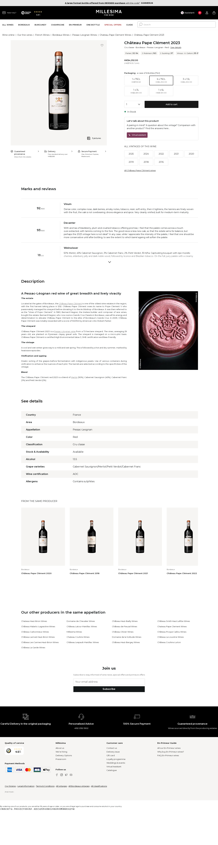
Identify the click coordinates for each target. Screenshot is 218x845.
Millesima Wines (74, 632)
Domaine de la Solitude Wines (126, 637)
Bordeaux (140, 47)
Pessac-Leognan (155, 47)
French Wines (42, 35)
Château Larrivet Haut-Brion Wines (38, 637)
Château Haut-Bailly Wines (124, 621)
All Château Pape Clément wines (140, 170)
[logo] (109, 12)
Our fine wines (24, 35)
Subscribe (109, 689)
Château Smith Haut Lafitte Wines (173, 621)
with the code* (102, 3)
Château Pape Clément (70, 303)
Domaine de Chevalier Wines (81, 621)
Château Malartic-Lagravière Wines (38, 626)
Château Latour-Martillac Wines (82, 626)
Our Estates (10, 786)
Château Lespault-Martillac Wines (83, 642)
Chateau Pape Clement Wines (115, 35)
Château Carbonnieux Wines (35, 632)
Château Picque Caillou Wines (171, 632)
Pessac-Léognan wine (64, 331)
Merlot (74, 377)
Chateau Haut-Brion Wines (34, 621)
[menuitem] (7, 24)
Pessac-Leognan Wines (84, 35)
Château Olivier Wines (122, 632)
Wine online (8, 35)
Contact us (111, 748)
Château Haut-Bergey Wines (126, 642)
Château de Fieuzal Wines (124, 626)
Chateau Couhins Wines (78, 637)
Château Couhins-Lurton (169, 642)
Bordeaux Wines (60, 35)
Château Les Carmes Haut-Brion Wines (40, 642)
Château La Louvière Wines (170, 637)
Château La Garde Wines (33, 647)
